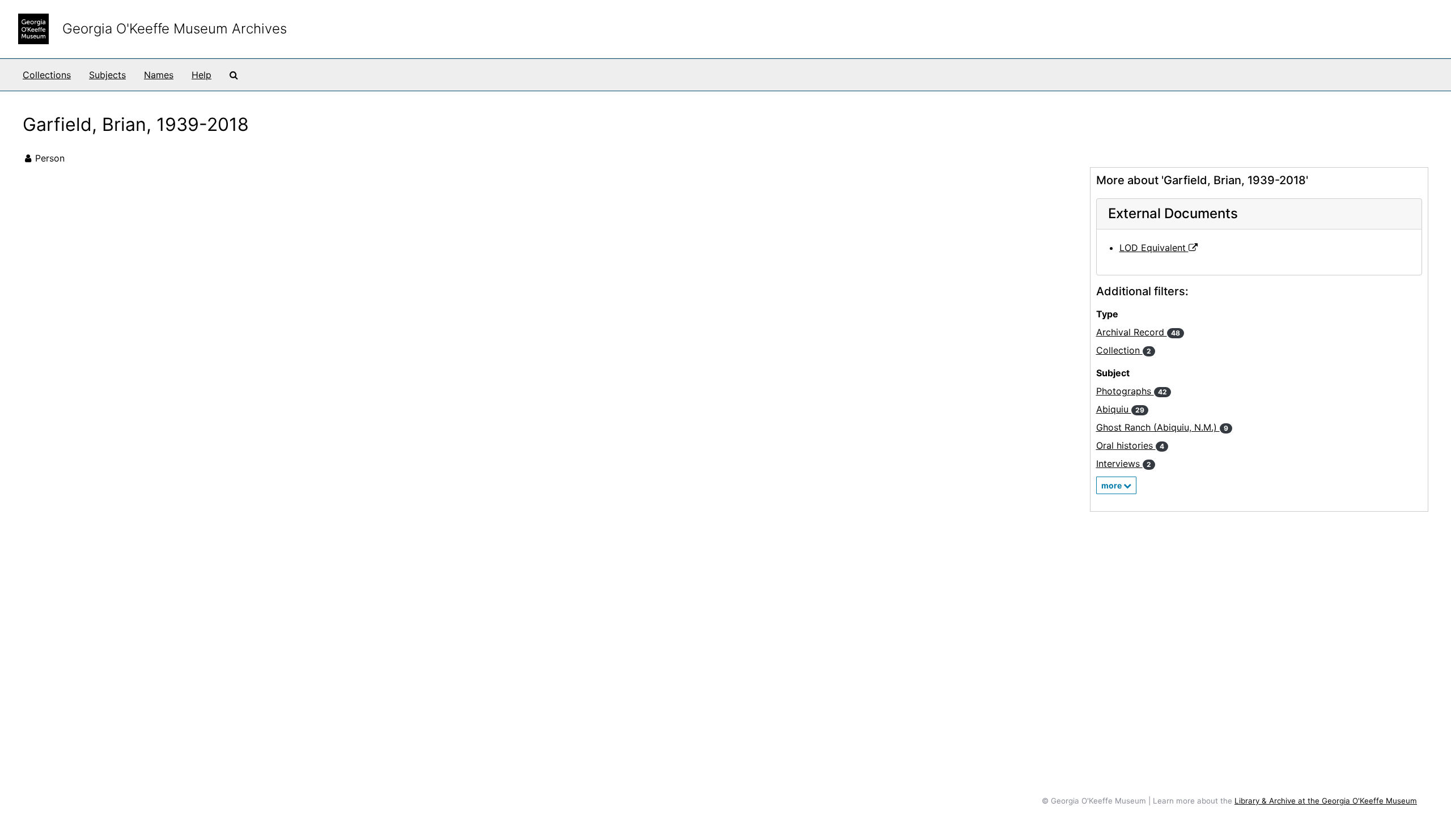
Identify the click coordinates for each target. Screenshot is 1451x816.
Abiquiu (1120, 409)
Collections (47, 74)
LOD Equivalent (1154, 247)
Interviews (1123, 463)
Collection (1123, 350)
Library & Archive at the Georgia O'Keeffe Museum (1325, 800)
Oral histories (1130, 445)
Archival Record (1138, 332)
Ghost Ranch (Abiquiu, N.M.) (1162, 427)
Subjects (107, 74)
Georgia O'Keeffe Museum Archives (174, 28)
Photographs (1131, 391)
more (1112, 485)
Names (158, 74)
